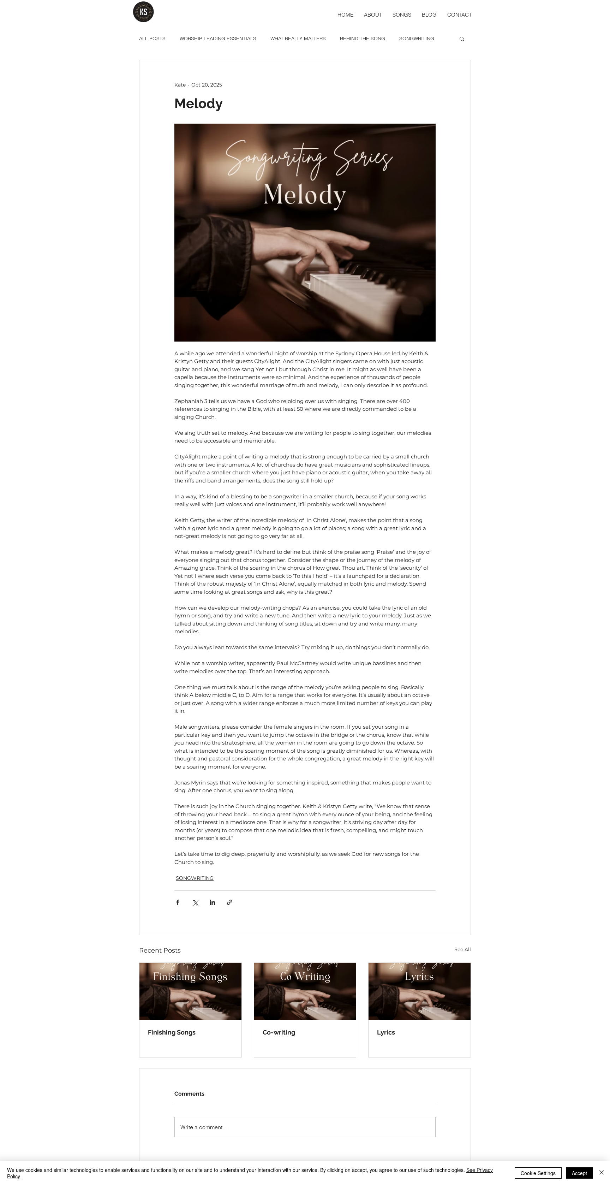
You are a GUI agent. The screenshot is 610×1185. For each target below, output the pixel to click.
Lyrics (386, 1032)
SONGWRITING (416, 38)
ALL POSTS (152, 38)
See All (462, 949)
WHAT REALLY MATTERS (298, 38)
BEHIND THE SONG (362, 38)
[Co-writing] (305, 991)
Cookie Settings (538, 1173)
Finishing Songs (172, 1032)
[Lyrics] (420, 991)
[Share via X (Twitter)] (195, 902)
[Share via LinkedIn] (212, 902)
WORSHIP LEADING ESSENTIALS (218, 38)
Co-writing (279, 1032)
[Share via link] (229, 902)
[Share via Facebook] (177, 902)
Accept (579, 1173)
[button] (462, 38)
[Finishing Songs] (190, 991)
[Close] (601, 1173)
